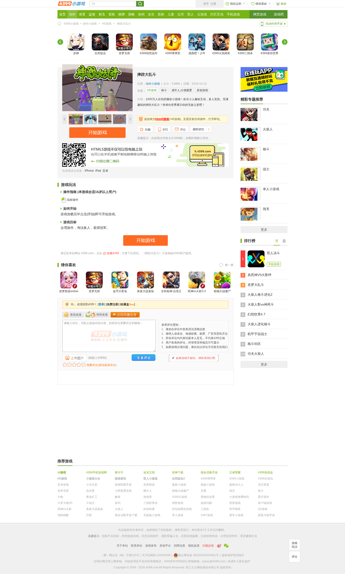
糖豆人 (147, 490)
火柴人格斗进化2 (260, 294)
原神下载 (177, 472)
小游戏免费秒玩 (239, 496)
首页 (62, 14)
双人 (190, 14)
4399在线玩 (265, 478)
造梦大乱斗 (256, 285)
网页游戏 (259, 14)
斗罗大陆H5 (65, 503)
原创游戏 (202, 90)
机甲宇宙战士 (257, 334)
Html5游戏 (162, 119)
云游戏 (202, 14)
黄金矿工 (91, 496)
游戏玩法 (294, 544)
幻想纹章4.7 (256, 314)
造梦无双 (124, 53)
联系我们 (183, 530)
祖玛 (117, 503)
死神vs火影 (65, 509)
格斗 (164, 90)
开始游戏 (274, 264)
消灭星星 (263, 484)
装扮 (161, 14)
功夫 (266, 109)
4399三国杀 (245, 53)
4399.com (87, 253)
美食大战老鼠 (145, 291)
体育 (82, 14)
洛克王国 (149, 472)
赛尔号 (119, 472)
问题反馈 (208, 545)
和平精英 (235, 509)
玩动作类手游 (274, 23)
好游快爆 (149, 509)
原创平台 (165, 545)
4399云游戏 (179, 496)
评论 (294, 556)
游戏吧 (279, 14)
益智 (92, 14)
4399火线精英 (221, 53)
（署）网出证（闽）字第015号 (120, 555)
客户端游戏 (265, 503)
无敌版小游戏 (151, 515)
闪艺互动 (216, 14)
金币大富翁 (120, 291)
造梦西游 (149, 484)
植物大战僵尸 (222, 291)
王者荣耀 (235, 472)
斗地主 (90, 503)
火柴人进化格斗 (259, 324)
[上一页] (60, 42)
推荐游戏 (65, 461)
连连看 (90, 490)
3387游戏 (207, 515)
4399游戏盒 (265, 472)
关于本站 (122, 545)
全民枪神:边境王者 (171, 294)
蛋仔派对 (263, 496)
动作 (72, 14)
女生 (151, 14)
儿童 (171, 14)
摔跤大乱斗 (124, 23)
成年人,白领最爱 (182, 90)
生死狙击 (100, 53)
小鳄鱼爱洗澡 (123, 490)
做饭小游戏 (208, 484)
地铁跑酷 (63, 515)
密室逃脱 (235, 503)
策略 (131, 14)
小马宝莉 (91, 484)
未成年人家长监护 (239, 561)
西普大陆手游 (266, 515)
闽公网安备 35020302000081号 (198, 555)
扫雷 (89, 515)
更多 (264, 229)
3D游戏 (262, 509)
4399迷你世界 (269, 53)
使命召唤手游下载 (126, 515)
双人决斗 (273, 253)
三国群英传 (150, 503)
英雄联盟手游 (123, 484)
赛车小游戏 (236, 515)
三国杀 (205, 509)
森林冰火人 (236, 484)
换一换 (229, 265)
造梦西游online (68, 291)
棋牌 (121, 14)
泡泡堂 (147, 496)
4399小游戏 (71, 23)
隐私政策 (193, 545)
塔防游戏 (177, 503)
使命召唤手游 (209, 472)
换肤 (283, 3)
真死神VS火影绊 (260, 275)
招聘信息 (179, 545)
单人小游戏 (271, 189)
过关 (180, 14)
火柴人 (268, 129)
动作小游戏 (90, 23)
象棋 (117, 496)
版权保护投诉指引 (233, 555)
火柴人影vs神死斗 (261, 304)
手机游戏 (233, 14)
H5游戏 (106, 23)
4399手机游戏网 (96, 472)
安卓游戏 (63, 484)
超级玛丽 (206, 503)
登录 (206, 3)
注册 (213, 3)
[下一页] (285, 42)
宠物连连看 (208, 496)
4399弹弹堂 (172, 53)
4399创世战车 (148, 53)
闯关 (266, 209)
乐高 (203, 490)
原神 (76, 53)
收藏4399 (113, 253)
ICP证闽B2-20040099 (156, 555)
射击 (102, 14)
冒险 (111, 14)
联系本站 (136, 545)
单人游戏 (177, 515)
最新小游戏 (179, 484)
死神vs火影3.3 (197, 291)
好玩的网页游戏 (182, 509)
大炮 (60, 496)
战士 (266, 169)
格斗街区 (254, 344)
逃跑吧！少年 (196, 53)
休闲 (141, 14)
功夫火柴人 (256, 353)
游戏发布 (151, 545)
